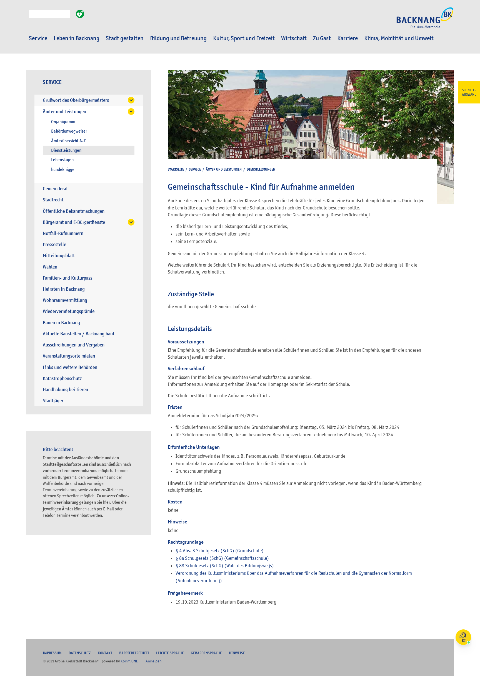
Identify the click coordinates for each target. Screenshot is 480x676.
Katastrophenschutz (62, 378)
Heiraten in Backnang (64, 289)
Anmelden (153, 661)
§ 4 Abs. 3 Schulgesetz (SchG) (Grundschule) (220, 550)
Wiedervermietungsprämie (68, 311)
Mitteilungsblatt (59, 256)
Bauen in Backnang (61, 323)
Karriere (347, 38)
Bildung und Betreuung (178, 38)
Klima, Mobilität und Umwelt (399, 38)
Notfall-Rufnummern (63, 233)
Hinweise (237, 652)
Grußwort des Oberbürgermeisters (76, 100)
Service (38, 38)
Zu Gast (322, 38)
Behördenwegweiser (69, 131)
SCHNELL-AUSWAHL (469, 92)
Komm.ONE (129, 661)
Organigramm (63, 122)
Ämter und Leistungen (64, 112)
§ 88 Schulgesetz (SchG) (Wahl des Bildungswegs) (225, 565)
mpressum (52, 652)
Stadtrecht (53, 200)
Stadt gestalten (125, 38)
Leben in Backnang (76, 38)
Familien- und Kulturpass (67, 278)
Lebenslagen (62, 160)
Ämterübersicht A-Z (68, 141)
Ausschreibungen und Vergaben (73, 345)
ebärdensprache (206, 652)
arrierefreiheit (134, 652)
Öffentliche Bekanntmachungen (73, 211)
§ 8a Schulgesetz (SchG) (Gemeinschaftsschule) (222, 558)
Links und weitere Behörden (70, 367)
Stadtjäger (53, 401)
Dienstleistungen (66, 150)
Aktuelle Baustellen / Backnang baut (78, 334)
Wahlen (50, 267)
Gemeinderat (55, 189)
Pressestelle (54, 244)
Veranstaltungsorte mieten (69, 356)
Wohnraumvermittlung (65, 300)
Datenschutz (80, 652)
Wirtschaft (294, 38)
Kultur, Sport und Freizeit (244, 38)
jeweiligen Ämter (58, 509)
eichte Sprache (170, 652)
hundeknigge (62, 169)
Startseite (176, 169)
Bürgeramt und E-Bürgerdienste (74, 222)
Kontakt (105, 652)
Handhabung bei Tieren (65, 390)
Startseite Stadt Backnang (425, 21)
